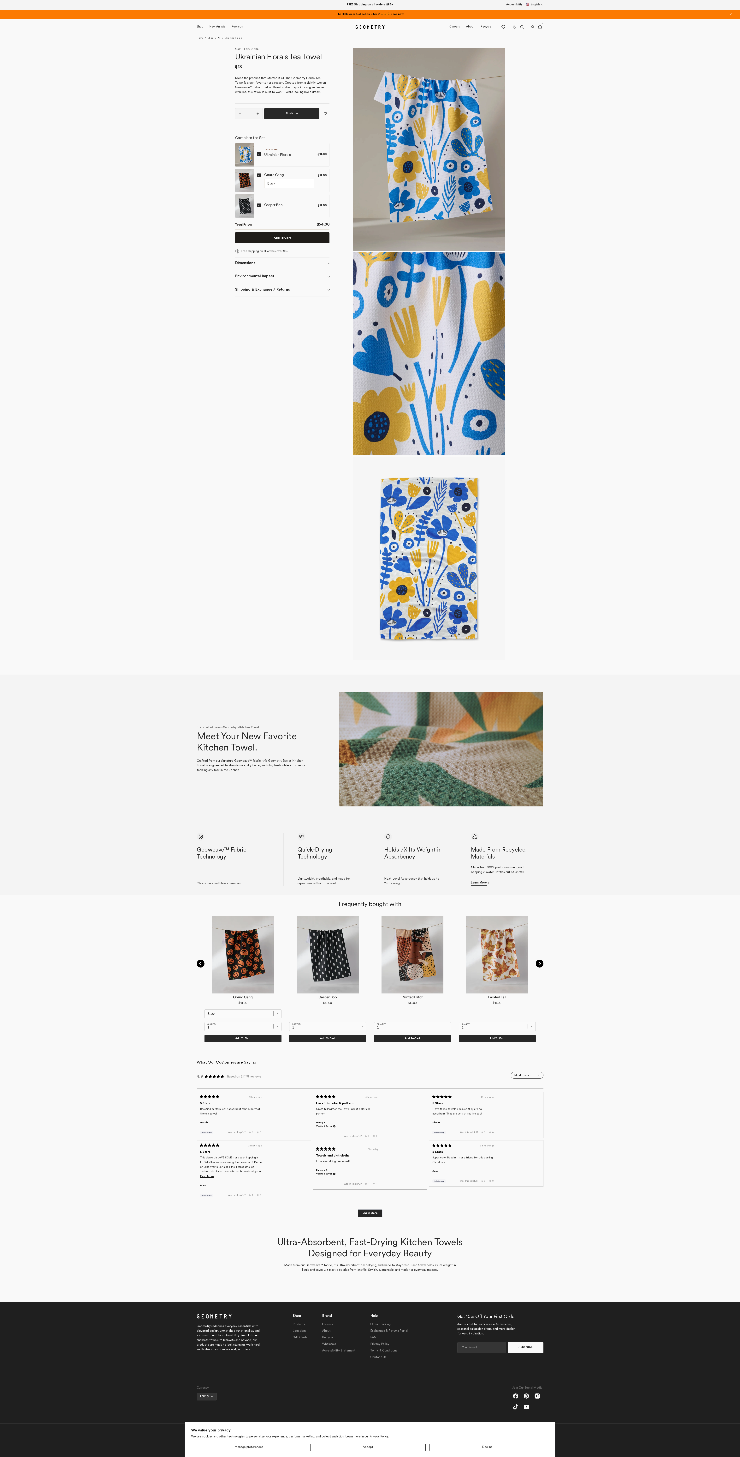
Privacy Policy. (379, 1436)
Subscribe (525, 1347)
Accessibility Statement (338, 1350)
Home (200, 38)
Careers (327, 1324)
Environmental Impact (254, 276)
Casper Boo (273, 205)
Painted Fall (497, 997)
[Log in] (532, 27)
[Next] (539, 964)
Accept (368, 1447)
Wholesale (329, 1344)
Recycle (327, 1337)
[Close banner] (731, 14)
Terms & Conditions (383, 1350)
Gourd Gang (274, 175)
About (326, 1331)
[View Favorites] (503, 27)
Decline (487, 1447)
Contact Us (378, 1357)
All (219, 38)
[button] (534, 5)
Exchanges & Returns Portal (389, 1331)
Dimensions (245, 263)
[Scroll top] (735, 1452)
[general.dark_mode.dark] (514, 27)
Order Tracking (380, 1324)
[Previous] (200, 964)
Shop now (397, 14)
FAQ (373, 1337)
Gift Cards (300, 1337)
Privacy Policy (379, 1344)
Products (299, 1324)
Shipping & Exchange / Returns (262, 289)
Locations (299, 1331)
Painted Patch (412, 997)
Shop (211, 38)
